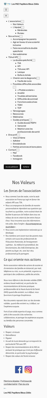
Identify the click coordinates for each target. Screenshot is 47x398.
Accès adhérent (12, 167)
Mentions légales (11, 381)
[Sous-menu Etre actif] (18, 135)
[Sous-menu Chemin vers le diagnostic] (38, 78)
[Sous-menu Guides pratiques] (30, 120)
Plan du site (23, 384)
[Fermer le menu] (6, 16)
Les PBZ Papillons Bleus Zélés (25, 4)
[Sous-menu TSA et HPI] (19, 57)
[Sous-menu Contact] (17, 150)
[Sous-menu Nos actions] (20, 36)
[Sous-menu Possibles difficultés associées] (14, 87)
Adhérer (26, 167)
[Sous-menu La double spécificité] (33, 60)
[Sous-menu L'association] (22, 21)
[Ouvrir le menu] (6, 10)
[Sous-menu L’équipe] (22, 27)
